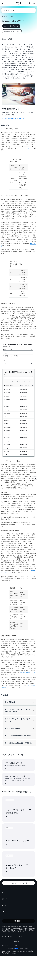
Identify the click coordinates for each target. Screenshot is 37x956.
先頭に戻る (17, 941)
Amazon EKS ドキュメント (25, 148)
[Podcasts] (19, 937)
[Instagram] (11, 937)
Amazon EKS (5, 16)
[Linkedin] (8, 937)
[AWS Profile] (34, 3)
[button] (9, 10)
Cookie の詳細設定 (25, 948)
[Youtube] (16, 937)
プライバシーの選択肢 (8, 948)
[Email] (22, 937)
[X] (2, 937)
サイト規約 (14, 946)
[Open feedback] (35, 478)
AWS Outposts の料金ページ (27, 672)
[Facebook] (5, 937)
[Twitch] (13, 937)
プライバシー (5, 946)
